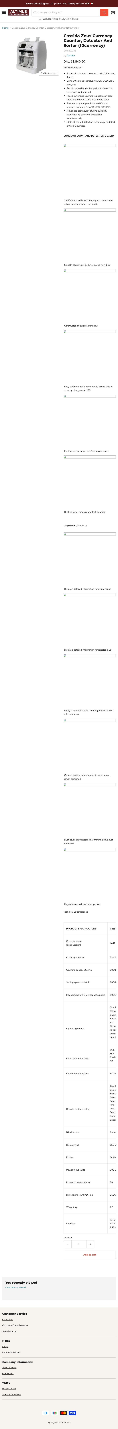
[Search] (104, 12)
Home (5, 28)
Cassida (71, 55)
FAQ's (5, 1346)
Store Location (9, 1331)
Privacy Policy (9, 1388)
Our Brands (8, 1373)
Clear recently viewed (15, 1287)
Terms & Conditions (11, 1394)
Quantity (68, 1237)
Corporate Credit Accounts (15, 1325)
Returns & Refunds (11, 1352)
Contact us (7, 1319)
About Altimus (9, 1367)
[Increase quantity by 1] (90, 1244)
